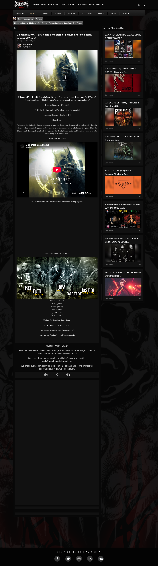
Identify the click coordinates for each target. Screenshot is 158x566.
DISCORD (100, 4)
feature (39, 19)
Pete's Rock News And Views (81, 97)
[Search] (144, 4)
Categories (28, 19)
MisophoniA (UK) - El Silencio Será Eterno (37, 97)
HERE (65, 253)
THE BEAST (27, 44)
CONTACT (71, 4)
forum (101, 13)
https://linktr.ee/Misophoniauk (57, 325)
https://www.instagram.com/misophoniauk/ (57, 330)
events (58, 13)
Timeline (20, 13)
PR (63, 4)
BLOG (43, 4)
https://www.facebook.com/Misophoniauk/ (57, 335)
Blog (20, 19)
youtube (71, 13)
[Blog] (15, 28)
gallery (44, 13)
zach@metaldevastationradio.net (57, 361)
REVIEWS (82, 4)
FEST (91, 4)
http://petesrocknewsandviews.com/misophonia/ (70, 100)
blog (32, 13)
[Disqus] (57, 412)
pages (113, 13)
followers (87, 13)
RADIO (36, 4)
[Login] (139, 4)
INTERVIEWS (54, 4)
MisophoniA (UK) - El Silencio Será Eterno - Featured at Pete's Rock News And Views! (48, 23)
